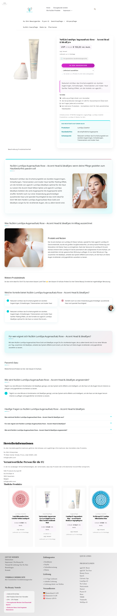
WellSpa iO (83, 602)
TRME (82, 597)
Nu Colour (83, 584)
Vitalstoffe (83, 600)
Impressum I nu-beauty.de (14, 562)
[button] (71, 10)
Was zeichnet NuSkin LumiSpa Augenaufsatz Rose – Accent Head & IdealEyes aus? (34, 417)
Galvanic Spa (84, 578)
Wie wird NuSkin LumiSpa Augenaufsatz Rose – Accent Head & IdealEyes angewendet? (36, 430)
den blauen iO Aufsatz (33, 369)
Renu (81, 594)
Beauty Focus (84, 573)
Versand (65, 51)
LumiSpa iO (71, 117)
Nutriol (82, 589)
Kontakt (7, 570)
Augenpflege (87, 115)
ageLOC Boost (85, 568)
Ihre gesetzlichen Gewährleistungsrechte (18, 580)
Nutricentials (84, 586)
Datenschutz (9, 560)
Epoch (82, 576)
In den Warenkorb (78, 65)
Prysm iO (83, 592)
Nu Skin (82, 117)
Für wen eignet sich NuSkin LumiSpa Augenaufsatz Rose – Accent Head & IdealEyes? (35, 424)
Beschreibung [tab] (13, 149)
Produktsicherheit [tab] (24, 149)
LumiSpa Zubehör (97, 115)
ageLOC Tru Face (86, 570)
